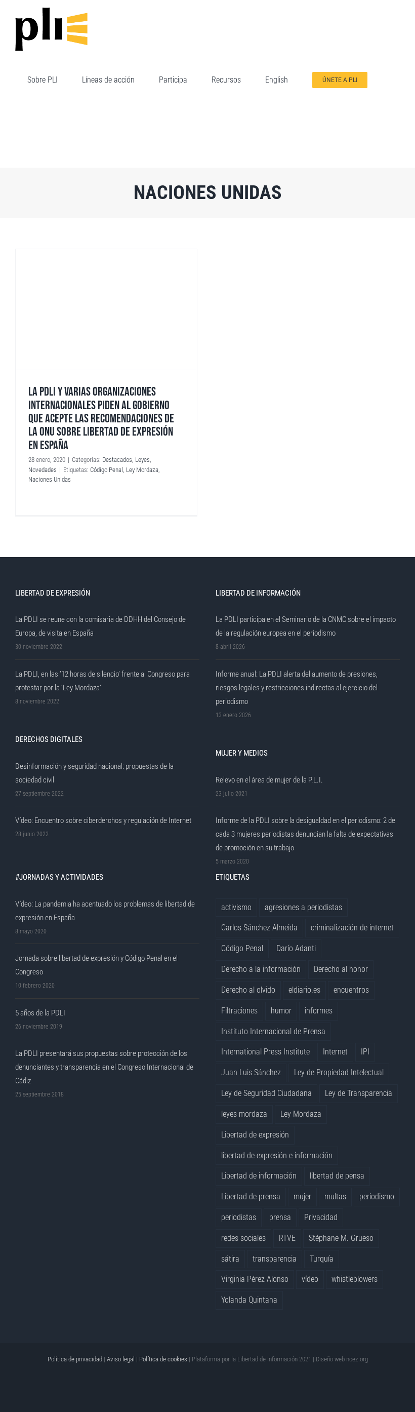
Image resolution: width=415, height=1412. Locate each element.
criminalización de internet (352, 927)
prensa (280, 1217)
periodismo (376, 1196)
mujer (302, 1196)
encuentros (351, 990)
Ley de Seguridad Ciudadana (266, 1093)
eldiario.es (304, 990)
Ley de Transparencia (358, 1093)
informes (319, 1010)
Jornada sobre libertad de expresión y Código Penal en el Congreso (96, 965)
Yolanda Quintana (249, 1300)
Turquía (322, 1259)
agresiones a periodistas (303, 907)
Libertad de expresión (255, 1135)
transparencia (275, 1259)
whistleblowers (354, 1279)
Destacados (117, 459)
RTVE (287, 1238)
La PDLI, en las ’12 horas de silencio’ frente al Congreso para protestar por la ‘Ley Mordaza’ (102, 681)
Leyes (142, 459)
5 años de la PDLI (40, 1012)
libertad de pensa (337, 1176)
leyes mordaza (244, 1114)
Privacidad (321, 1217)
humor (281, 1010)
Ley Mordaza (142, 470)
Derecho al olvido (248, 990)
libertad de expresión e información (277, 1155)
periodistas (238, 1217)
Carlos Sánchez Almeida (259, 927)
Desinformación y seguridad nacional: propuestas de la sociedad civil (94, 773)
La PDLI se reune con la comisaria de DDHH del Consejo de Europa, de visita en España (100, 626)
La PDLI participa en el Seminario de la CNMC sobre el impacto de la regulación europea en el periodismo (306, 626)
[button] (30, 138)
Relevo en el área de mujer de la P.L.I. (269, 780)
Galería (106, 309)
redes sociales (243, 1238)
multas (335, 1196)
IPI (365, 1051)
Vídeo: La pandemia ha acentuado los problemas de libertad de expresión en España (105, 910)
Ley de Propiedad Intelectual (339, 1072)
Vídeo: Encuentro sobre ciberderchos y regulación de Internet (103, 820)
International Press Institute (265, 1051)
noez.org (357, 1359)
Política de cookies (163, 1359)
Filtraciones (239, 1010)
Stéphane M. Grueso (341, 1238)
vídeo (310, 1279)
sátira (230, 1259)
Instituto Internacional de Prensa (273, 1031)
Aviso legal (121, 1359)
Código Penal (106, 470)
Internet (335, 1051)
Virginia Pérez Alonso (254, 1279)
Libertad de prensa (250, 1196)
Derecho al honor (341, 969)
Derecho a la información (261, 969)
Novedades (42, 470)
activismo (236, 907)
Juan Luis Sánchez (251, 1072)
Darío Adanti (296, 948)
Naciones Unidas (49, 479)
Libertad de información (259, 1176)
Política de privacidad (75, 1359)
